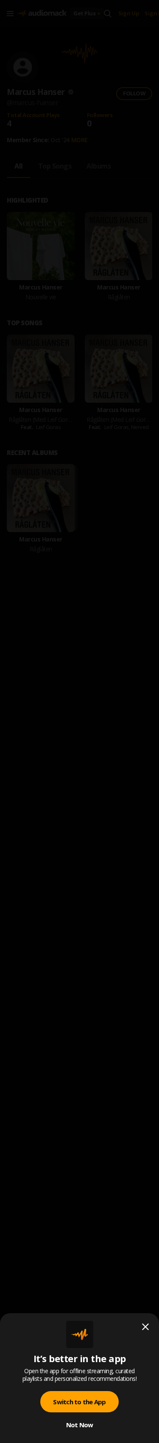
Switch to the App (79, 1401)
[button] (79, 721)
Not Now (79, 1424)
